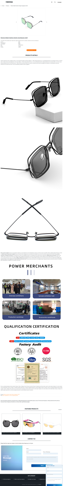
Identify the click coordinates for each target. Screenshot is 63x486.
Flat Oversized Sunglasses (42, 400)
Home (3, 5)
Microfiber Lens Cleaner (15, 401)
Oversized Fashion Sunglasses (6, 401)
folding (49, 400)
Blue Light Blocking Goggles (25, 401)
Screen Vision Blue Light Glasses (6, 400)
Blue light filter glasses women (33, 400)
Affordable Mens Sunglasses (44, 479)
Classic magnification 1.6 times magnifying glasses (10, 395)
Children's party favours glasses (19, 479)
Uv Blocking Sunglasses (7, 479)
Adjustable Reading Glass (22, 400)
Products (7, 5)
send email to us (32, 50)
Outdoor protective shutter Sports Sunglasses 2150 (11, 394)
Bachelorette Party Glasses (55, 400)
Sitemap (40, 484)
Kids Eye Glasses (15, 400)
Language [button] (59, 2)
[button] (51, 2)
